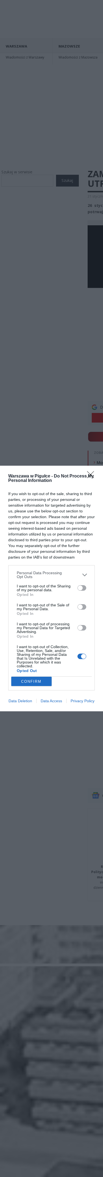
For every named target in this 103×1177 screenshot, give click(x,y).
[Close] (92, 476)
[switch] (81, 588)
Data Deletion (20, 701)
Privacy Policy (82, 701)
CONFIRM (31, 681)
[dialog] (51, 588)
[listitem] (51, 575)
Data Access (51, 701)
